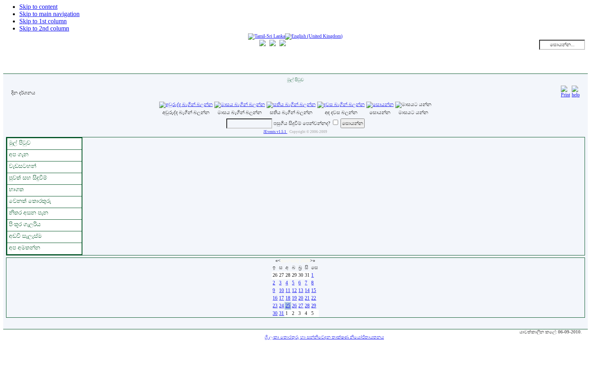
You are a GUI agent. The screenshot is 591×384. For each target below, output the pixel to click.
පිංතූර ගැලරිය (25, 224)
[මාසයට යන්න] (413, 104)
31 (281, 313)
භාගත (16, 189)
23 (275, 305)
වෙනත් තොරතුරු (30, 201)
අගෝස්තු (290, 260)
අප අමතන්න (24, 248)
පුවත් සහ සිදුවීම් (28, 178)
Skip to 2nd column (44, 28)
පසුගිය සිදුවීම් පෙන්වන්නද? (301, 123)
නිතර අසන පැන (28, 213)
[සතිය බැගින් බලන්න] (291, 104)
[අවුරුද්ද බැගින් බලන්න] (186, 104)
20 (300, 298)
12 (294, 290)
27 (300, 305)
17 (281, 298)
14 (307, 290)
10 (281, 290)
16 (275, 298)
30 (275, 313)
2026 (305, 260)
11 (287, 290)
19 (294, 298)
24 (281, 305)
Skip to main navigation (49, 13)
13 (300, 290)
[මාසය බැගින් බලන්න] (239, 104)
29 (313, 305)
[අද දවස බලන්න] (341, 104)
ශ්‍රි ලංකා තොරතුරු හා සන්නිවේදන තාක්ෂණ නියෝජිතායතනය (324, 337)
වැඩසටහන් (22, 166)
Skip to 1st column (43, 21)
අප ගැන (19, 154)
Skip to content (38, 6)
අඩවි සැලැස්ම (25, 236)
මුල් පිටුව (20, 143)
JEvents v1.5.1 (275, 132)
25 (287, 305)
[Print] (565, 90)
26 (294, 305)
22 (313, 298)
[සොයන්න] (380, 104)
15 (313, 290)
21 (307, 298)
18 (287, 298)
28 (307, 305)
